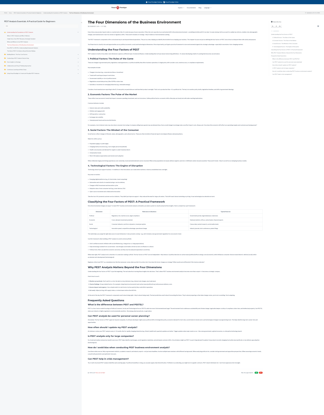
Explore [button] (180, 7)
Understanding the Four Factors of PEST (282, 34)
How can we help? (100, 372)
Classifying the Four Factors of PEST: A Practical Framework (287, 49)
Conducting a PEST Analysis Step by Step (18, 58)
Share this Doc (277, 22)
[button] (183, 7)
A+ (280, 26)
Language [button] (207, 7)
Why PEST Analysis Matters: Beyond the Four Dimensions (286, 53)
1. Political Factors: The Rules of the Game (283, 37)
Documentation (191, 7)
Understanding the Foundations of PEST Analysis (20, 32)
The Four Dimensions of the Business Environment (20, 45)
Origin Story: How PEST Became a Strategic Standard (21, 39)
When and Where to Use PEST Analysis (17, 42)
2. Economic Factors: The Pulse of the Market (284, 40)
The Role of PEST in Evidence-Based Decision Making (21, 51)
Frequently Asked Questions (278, 56)
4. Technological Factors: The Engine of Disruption (285, 46)
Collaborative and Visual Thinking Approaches (19, 65)
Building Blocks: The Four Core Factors (17, 54)
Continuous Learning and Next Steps (16, 69)
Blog (200, 7)
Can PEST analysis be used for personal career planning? (287, 62)
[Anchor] (140, 49)
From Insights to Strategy (14, 62)
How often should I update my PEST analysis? (284, 65)
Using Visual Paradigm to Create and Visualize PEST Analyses (23, 73)
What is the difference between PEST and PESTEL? (286, 59)
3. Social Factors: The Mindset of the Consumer (284, 43)
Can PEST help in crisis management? (282, 74)
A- (273, 26)
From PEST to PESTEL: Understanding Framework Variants (22, 48)
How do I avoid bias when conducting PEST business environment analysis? (292, 71)
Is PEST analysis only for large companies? (283, 68)
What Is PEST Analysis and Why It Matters (18, 35)
